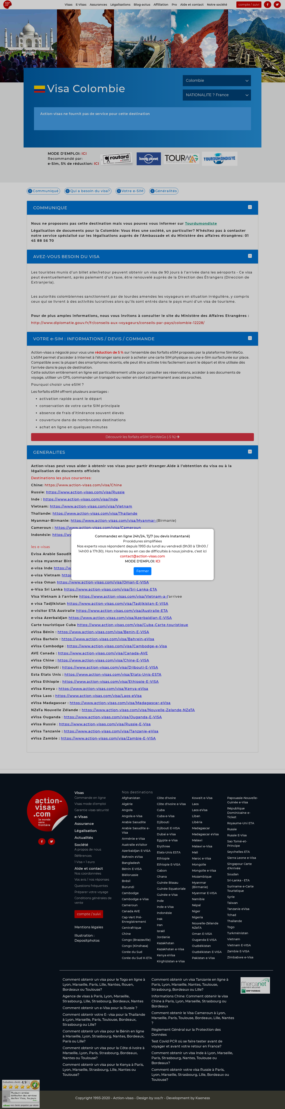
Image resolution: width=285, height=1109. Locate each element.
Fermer (142, 571)
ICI (157, 561)
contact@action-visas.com (142, 556)
